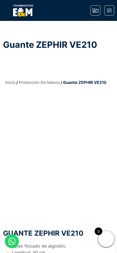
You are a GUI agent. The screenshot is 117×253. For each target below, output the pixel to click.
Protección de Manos (39, 82)
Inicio (10, 82)
